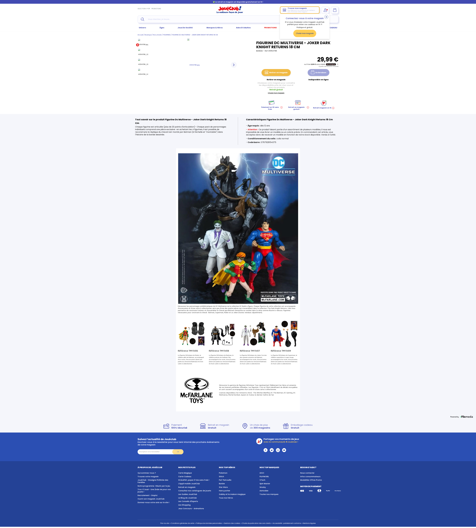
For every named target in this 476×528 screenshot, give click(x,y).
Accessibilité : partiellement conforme (287, 523)
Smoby (263, 487)
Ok (178, 452)
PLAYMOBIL (264, 476)
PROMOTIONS (156, 9)
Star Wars (223, 487)
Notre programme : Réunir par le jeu (154, 486)
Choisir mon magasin (305, 33)
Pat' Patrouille (225, 480)
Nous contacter (307, 473)
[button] (461, 417)
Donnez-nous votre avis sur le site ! (153, 502)
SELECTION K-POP (144, 9)
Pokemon (223, 473)
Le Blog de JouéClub (187, 498)
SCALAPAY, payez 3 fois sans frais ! (193, 480)
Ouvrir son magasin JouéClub (151, 499)
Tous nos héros (226, 498)
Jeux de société (185, 27)
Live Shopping (184, 505)
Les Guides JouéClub (187, 494)
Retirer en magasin (278, 72)
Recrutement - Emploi (147, 495)
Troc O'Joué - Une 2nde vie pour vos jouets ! (154, 490)
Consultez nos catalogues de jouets (194, 490)
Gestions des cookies (232, 523)
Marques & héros (215, 27)
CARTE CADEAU (330, 27)
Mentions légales (309, 523)
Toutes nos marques (269, 494)
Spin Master (265, 483)
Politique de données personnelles (209, 523)
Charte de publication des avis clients (256, 523)
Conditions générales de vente (182, 523)
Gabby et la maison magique (232, 494)
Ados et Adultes (243, 27)
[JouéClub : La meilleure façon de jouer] (230, 13)
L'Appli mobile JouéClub (189, 483)
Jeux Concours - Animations (191, 508)
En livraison (320, 72)
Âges (162, 27)
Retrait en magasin (186, 487)
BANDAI (259, 51)
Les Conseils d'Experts (188, 501)
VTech (262, 480)
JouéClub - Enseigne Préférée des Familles (153, 481)
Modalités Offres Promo (311, 480)
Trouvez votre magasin (148, 476)
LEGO (262, 473)
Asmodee (264, 490)
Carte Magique (185, 473)
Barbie (222, 483)
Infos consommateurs (310, 476)
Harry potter (224, 490)
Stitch (221, 476)
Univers (142, 27)
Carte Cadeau (184, 476)
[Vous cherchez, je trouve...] (142, 19)
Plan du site (164, 523)
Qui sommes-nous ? (147, 473)
